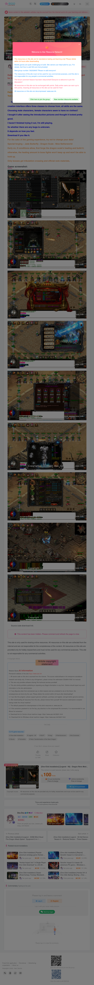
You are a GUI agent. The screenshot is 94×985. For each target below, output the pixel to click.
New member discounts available (66, 99)
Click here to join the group (40, 99)
